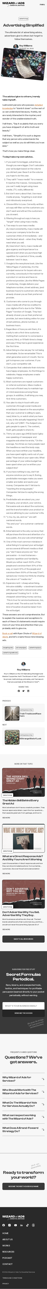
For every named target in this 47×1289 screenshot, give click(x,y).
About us (7, 1239)
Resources (8, 1251)
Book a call (7, 633)
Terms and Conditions (12, 1278)
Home (5, 1233)
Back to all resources (23, 939)
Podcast (7, 1258)
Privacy (5, 1283)
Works (6, 1245)
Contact (7, 1264)
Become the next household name (23, 1186)
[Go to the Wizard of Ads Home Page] (13, 4)
